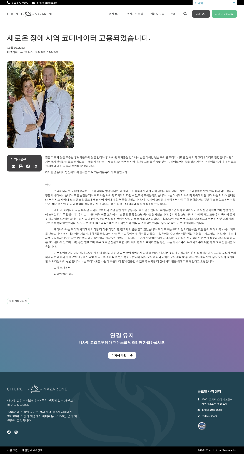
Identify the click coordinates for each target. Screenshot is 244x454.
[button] (13, 166)
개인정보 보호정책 (32, 450)
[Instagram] (16, 432)
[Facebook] (9, 432)
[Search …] (185, 13)
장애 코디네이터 (18, 301)
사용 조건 (12, 450)
